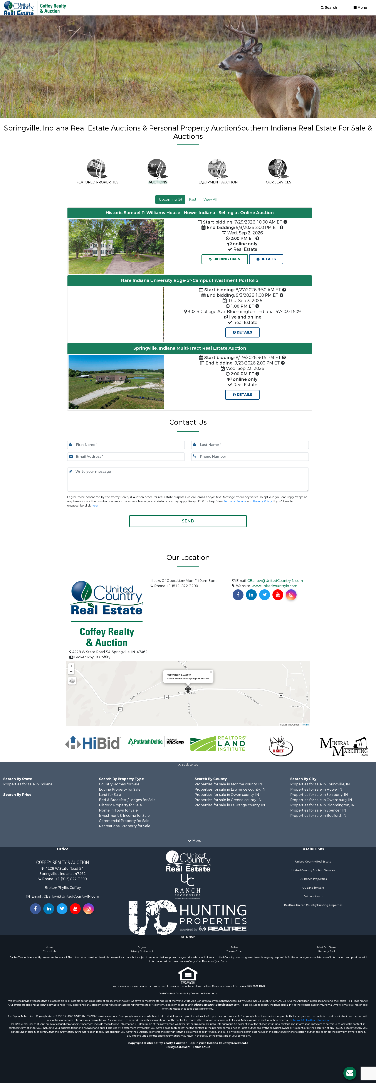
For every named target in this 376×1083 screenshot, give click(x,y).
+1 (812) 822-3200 (71, 879)
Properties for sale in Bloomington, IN (322, 805)
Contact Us (49, 951)
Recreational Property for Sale (124, 826)
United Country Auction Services (313, 870)
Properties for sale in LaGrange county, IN (230, 805)
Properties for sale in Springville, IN (320, 784)
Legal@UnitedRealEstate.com (311, 1020)
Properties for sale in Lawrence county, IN (230, 789)
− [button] (71, 671)
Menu (362, 7)
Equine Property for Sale (120, 789)
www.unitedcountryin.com (274, 586)
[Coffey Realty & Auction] (188, 690)
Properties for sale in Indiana (27, 784)
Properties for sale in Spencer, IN (318, 810)
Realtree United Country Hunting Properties (313, 905)
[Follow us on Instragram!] (88, 908)
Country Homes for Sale (119, 784)
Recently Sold (326, 951)
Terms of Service (235, 501)
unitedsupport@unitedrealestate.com (214, 1005)
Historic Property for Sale (120, 805)
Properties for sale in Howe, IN (316, 789)
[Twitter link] (62, 908)
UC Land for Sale (313, 888)
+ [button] (71, 666)
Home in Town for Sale (118, 810)
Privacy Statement (142, 951)
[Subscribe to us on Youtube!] (277, 594)
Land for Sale (110, 794)
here (94, 505)
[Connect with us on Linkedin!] (251, 594)
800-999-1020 (256, 986)
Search (330, 7)
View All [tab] (210, 199)
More (196, 840)
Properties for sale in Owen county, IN (227, 794)
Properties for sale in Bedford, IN (318, 815)
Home (49, 947)
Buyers (142, 947)
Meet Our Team (326, 947)
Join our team (313, 896)
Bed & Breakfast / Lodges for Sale (127, 800)
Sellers (234, 947)
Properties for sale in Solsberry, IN (319, 794)
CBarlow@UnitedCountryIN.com (275, 580)
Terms (305, 724)
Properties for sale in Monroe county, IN (228, 784)
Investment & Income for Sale (124, 815)
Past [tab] (192, 199)
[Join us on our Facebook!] (238, 594)
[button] (74, 315)
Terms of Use (234, 951)
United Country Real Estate (313, 861)
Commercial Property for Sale (124, 821)
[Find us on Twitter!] (264, 594)
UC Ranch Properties (313, 879)
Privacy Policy (262, 501)
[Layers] (72, 681)
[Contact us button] (349, 1073)
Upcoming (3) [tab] (170, 199)
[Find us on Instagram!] (291, 594)
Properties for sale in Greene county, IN (228, 800)
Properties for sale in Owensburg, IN (321, 800)
